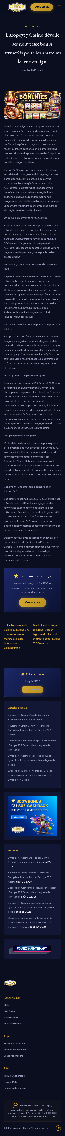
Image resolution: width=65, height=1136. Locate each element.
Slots (6, 1005)
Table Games (11, 1017)
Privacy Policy (11, 1081)
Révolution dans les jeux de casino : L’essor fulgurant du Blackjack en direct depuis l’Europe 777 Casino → (46, 634)
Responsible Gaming (15, 1087)
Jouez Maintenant (13, 1055)
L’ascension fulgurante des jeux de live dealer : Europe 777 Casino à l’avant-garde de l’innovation (32, 745)
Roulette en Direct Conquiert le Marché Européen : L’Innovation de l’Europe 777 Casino (29, 730)
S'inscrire (42, 6)
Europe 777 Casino (14, 1043)
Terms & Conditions (14, 1075)
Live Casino (10, 1011)
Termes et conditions (15, 1049)
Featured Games (13, 1023)
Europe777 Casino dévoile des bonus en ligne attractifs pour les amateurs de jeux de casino (31, 760)
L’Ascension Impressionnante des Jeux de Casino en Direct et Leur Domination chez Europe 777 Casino (30, 775)
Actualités (32, 27)
